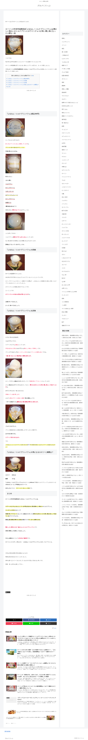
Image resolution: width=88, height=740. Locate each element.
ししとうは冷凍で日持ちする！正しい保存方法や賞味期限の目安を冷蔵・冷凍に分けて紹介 (72, 380)
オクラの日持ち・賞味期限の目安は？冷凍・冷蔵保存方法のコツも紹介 (72, 518)
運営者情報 (7, 731)
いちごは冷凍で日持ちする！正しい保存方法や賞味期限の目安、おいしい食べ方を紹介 (72, 436)
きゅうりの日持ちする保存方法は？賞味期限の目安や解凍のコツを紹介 (72, 513)
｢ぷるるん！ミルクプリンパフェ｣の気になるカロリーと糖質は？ (22, 84)
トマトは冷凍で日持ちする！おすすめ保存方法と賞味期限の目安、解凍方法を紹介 (72, 488)
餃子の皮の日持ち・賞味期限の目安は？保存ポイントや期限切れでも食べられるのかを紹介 (72, 395)
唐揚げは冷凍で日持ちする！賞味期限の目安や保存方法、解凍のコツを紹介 (72, 442)
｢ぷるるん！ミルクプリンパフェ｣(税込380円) (17, 78)
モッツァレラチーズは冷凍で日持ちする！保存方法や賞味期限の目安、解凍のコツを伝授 (72, 402)
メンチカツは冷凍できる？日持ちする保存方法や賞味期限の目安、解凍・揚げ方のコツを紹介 (72, 470)
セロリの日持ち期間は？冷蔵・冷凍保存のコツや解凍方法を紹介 (72, 495)
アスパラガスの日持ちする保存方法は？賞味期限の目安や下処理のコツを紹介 (72, 360)
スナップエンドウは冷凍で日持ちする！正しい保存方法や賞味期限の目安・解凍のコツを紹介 (72, 343)
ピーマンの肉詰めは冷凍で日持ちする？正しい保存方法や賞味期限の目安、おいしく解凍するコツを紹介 (72, 428)
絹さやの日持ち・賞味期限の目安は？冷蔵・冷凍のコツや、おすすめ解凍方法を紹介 (72, 421)
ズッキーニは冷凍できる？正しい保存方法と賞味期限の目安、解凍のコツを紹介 (72, 500)
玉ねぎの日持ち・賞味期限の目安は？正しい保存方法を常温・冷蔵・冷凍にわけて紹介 (72, 457)
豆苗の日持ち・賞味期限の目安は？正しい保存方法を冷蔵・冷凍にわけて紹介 (72, 336)
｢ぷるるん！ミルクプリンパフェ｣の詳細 (16, 80)
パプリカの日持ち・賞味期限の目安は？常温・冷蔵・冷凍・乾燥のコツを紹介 (72, 481)
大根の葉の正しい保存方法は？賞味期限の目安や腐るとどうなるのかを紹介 (72, 414)
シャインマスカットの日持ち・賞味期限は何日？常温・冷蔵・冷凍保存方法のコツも (72, 507)
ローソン (8, 592)
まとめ (8, 86)
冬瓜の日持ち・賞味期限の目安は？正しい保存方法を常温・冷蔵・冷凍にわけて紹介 (72, 449)
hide (32, 75)
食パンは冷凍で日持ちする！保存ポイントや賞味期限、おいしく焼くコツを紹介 (72, 409)
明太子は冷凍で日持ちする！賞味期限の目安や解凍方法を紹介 (72, 463)
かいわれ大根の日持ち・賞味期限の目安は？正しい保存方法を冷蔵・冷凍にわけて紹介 (72, 387)
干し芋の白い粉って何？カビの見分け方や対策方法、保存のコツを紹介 (72, 524)
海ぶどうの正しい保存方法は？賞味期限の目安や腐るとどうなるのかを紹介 (72, 373)
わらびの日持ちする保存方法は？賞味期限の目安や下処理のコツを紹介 (72, 349)
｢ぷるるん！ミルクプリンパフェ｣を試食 (16, 82)
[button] (48, 623)
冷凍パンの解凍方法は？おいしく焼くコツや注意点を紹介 (72, 476)
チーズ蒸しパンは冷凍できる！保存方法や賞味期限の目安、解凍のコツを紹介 (72, 355)
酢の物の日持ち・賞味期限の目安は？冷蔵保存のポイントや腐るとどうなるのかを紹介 (72, 367)
